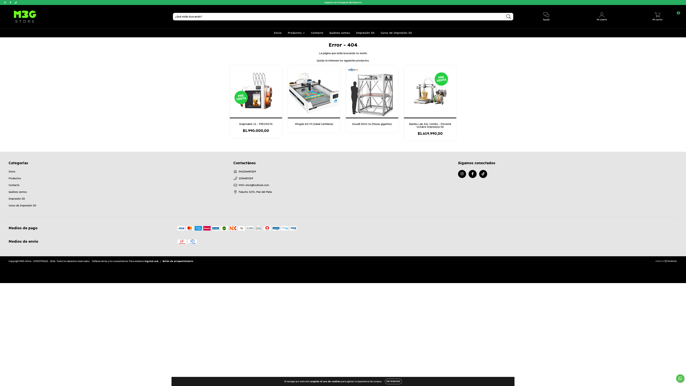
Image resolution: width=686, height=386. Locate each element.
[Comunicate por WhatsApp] (680, 378)
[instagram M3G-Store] (5, 2)
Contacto (317, 32)
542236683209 (247, 171)
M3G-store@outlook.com (254, 185)
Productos (295, 32)
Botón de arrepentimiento (178, 261)
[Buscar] (508, 17)
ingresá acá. (152, 261)
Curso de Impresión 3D (396, 32)
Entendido (393, 381)
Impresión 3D (365, 32)
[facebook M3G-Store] (10, 2)
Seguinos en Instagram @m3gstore (343, 2)
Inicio (278, 32)
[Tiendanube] (666, 261)
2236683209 (246, 178)
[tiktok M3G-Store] (16, 2)
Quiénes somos (339, 32)
